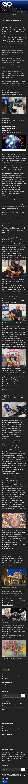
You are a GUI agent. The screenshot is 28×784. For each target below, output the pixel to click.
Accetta (4, 781)
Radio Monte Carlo (7, 389)
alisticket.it (19, 154)
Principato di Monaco (12, 77)
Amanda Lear (16, 631)
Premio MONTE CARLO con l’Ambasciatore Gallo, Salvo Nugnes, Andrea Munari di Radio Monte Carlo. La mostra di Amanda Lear (13, 560)
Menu (14, 14)
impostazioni (4, 778)
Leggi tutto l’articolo (7, 605)
